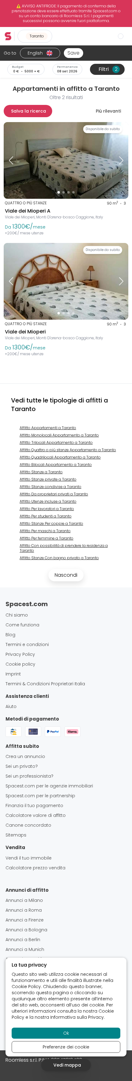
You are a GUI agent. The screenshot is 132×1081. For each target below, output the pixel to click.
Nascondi (66, 575)
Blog (10, 635)
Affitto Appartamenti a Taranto (48, 427)
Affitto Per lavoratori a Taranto (47, 508)
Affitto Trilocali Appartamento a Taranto (56, 442)
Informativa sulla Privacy (77, 1017)
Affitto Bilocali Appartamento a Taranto (56, 464)
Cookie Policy (26, 986)
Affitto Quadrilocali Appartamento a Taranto (60, 457)
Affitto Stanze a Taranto (41, 472)
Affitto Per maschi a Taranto (45, 530)
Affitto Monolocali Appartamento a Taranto (59, 435)
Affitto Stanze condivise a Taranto (50, 486)
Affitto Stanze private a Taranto (48, 479)
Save (74, 52)
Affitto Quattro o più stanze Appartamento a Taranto (68, 449)
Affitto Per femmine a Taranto (46, 538)
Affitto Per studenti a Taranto (46, 516)
